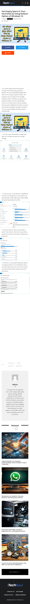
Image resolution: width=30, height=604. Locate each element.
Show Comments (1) (14, 572)
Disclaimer (19, 591)
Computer (10, 19)
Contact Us (10, 591)
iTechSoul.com (19, 600)
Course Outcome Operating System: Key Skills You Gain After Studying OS (14, 563)
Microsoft (11, 365)
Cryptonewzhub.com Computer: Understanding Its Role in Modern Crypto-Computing (14, 462)
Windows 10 (19, 365)
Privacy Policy (8, 595)
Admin (4, 19)
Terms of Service (20, 595)
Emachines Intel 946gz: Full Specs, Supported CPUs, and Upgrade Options (13, 530)
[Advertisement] (15, 72)
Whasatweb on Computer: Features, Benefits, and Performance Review (13, 496)
